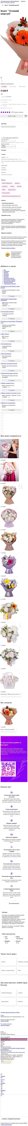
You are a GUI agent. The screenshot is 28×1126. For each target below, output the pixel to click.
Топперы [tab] (6, 276)
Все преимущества (14, 903)
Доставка (6, 96)
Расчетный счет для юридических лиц (11, 196)
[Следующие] (2, 700)
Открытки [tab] (6, 271)
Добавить (12, 296)
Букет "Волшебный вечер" (8, 577)
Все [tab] (5, 270)
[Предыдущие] (1, 700)
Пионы (3, 961)
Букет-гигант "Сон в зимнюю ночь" (10, 474)
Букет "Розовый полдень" (7, 451)
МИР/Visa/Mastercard (7, 183)
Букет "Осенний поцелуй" (8, 728)
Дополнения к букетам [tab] (10, 283)
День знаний (19, 938)
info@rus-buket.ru (5, 1025)
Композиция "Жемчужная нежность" (10, 693)
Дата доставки (4, 139)
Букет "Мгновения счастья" (8, 554)
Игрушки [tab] (6, 275)
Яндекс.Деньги (11, 189)
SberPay (12, 186)
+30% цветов (12, 86)
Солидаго (3, 167)
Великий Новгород (7, 993)
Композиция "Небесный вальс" (9, 646)
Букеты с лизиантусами (8, 970)
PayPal (3, 189)
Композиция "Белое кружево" (8, 670)
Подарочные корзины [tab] (9, 279)
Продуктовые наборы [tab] (9, 281)
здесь (2, 229)
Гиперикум (3, 169)
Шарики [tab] (6, 272)
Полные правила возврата (8, 248)
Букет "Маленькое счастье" (8, 508)
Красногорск (5, 1001)
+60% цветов (21, 86)
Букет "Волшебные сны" (7, 531)
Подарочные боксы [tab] (9, 278)
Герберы (3, 157)
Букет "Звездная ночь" (7, 600)
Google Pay (4, 186)
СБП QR (19, 186)
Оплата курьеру (5, 192)
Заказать (5, 1118)
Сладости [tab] (6, 274)
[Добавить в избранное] (25, 116)
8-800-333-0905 (5, 1021)
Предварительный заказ (14, 1118)
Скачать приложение (6, 1124)
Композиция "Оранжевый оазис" (9, 623)
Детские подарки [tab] (8, 282)
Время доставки (5, 144)
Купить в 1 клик (12, 116)
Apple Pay (17, 183)
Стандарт (4, 86)
